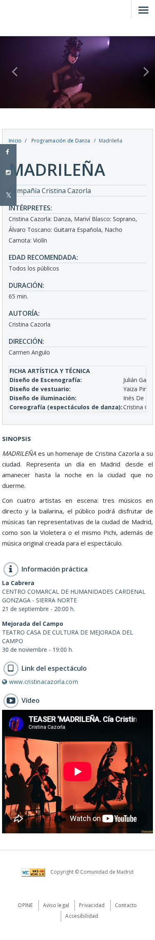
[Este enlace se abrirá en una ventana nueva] (8, 195)
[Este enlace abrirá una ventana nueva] (35, 871)
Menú (143, 9)
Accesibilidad (81, 915)
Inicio (15, 140)
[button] (11, 72)
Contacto (126, 905)
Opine (25, 905)
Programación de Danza (60, 140)
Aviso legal (56, 905)
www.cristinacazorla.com (42, 682)
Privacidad (92, 905)
